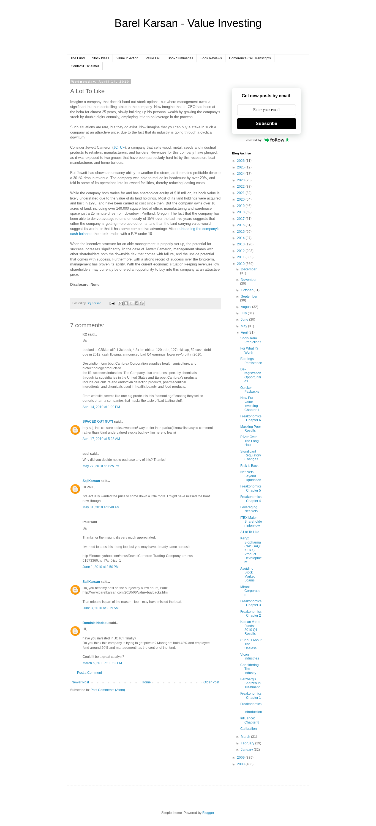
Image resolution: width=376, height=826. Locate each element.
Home (146, 682)
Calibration (248, 729)
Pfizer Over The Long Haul (249, 441)
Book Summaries (180, 58)
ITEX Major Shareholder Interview (251, 522)
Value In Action (127, 58)
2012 (241, 251)
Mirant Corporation (250, 591)
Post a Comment (89, 673)
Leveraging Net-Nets (249, 509)
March (246, 737)
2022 (241, 187)
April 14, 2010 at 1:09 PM (101, 407)
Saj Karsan (91, 481)
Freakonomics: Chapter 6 (250, 418)
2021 (241, 193)
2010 (241, 264)
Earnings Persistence (251, 361)
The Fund (77, 58)
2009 (241, 758)
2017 (241, 219)
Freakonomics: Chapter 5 (250, 488)
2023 (241, 180)
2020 (241, 199)
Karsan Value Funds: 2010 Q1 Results (250, 628)
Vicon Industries (249, 656)
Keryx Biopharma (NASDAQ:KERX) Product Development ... (251, 550)
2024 (241, 174)
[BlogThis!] (126, 303)
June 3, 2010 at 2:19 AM (101, 608)
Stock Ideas (100, 58)
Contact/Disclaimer (85, 66)
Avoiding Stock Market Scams (247, 574)
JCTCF (119, 147)
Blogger (208, 813)
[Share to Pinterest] (142, 303)
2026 (241, 161)
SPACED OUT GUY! (98, 421)
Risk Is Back (249, 466)
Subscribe (266, 123)
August (246, 307)
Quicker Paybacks (249, 389)
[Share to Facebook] (136, 303)
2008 (241, 764)
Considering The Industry (249, 669)
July (244, 313)
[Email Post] (111, 303)
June (245, 319)
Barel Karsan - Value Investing (188, 23)
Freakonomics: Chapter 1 (250, 695)
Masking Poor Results (250, 429)
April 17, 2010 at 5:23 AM (101, 439)
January (247, 750)
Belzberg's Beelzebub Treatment (250, 683)
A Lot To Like (249, 532)
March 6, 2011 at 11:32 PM (102, 663)
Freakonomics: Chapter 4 (250, 499)
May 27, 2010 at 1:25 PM (101, 466)
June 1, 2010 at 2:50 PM (101, 567)
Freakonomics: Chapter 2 (250, 613)
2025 (241, 167)
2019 (241, 206)
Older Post (211, 682)
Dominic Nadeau (95, 623)
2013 (241, 244)
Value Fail (153, 58)
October (247, 290)
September (249, 296)
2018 (241, 212)
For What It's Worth (249, 350)
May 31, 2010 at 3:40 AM (101, 507)
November (249, 280)
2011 (241, 257)
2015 (241, 232)
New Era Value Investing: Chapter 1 (249, 404)
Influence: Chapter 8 (249, 720)
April (245, 332)
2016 (241, 225)
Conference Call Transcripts (250, 58)
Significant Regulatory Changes (250, 455)
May (244, 326)
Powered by (253, 140)
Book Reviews (211, 58)
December (249, 269)
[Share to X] (131, 303)
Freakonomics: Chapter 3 (250, 603)
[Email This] (121, 303)
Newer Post (80, 682)
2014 (241, 238)
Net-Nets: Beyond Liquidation (250, 476)
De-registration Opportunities (250, 375)
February (248, 743)
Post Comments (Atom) (108, 690)
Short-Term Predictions (250, 340)
